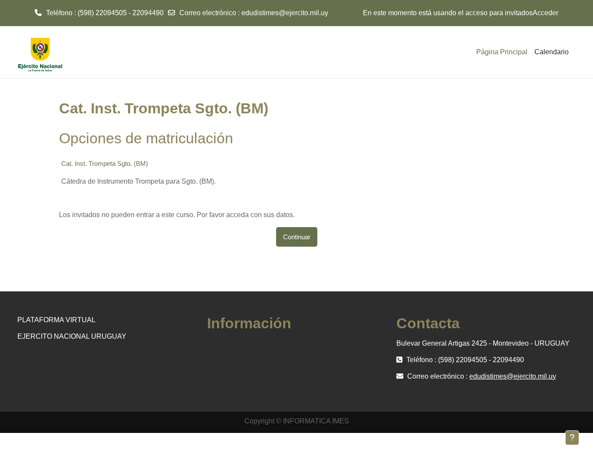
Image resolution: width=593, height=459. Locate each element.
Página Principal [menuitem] (501, 52)
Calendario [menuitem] (551, 52)
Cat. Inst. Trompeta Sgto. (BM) (104, 163)
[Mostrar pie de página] (572, 437)
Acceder (545, 13)
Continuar (296, 237)
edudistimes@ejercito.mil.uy (284, 13)
